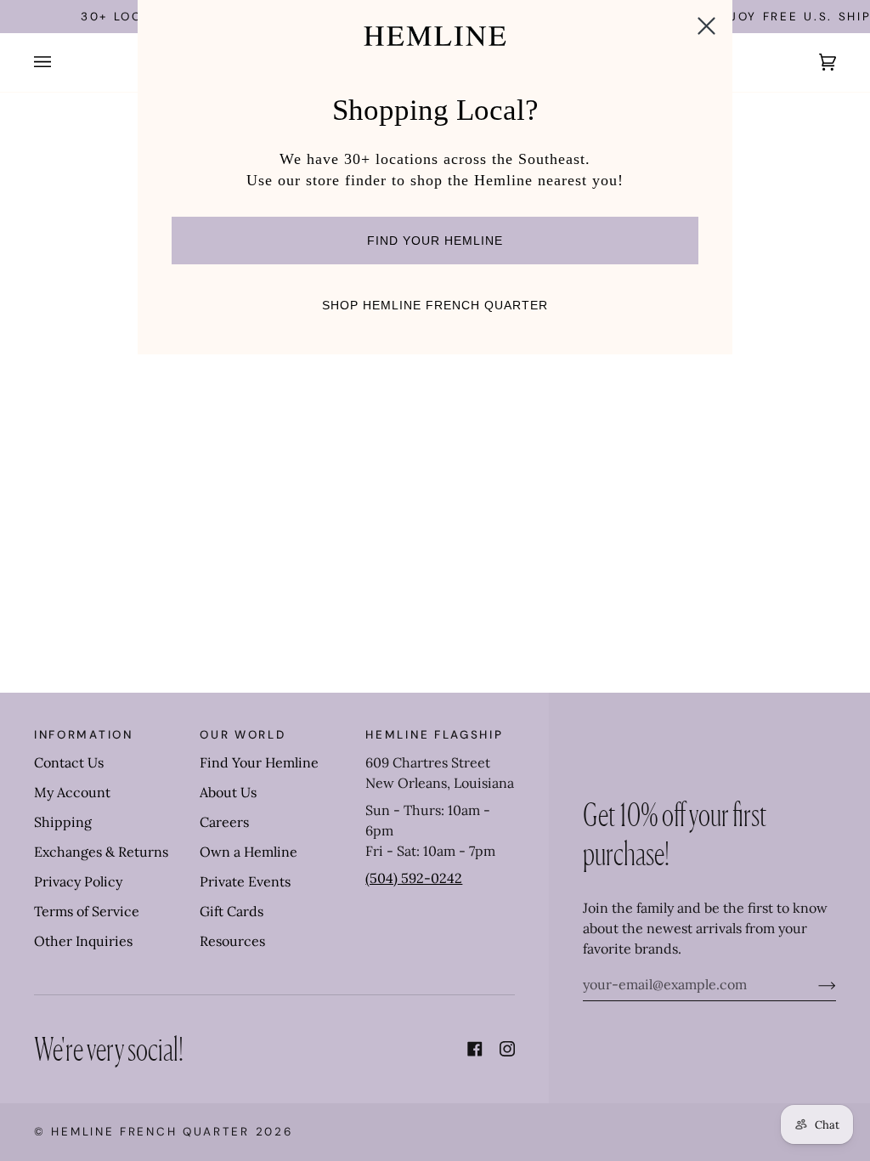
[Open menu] (59, 62)
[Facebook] (475, 1048)
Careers (224, 821)
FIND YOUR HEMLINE (435, 240)
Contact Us (69, 762)
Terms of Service (86, 911)
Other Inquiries (83, 940)
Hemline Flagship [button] (434, 735)
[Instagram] (507, 1048)
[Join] (813, 984)
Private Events (245, 881)
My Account (72, 792)
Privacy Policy (78, 881)
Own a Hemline (248, 851)
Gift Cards (231, 911)
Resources (232, 940)
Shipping (63, 821)
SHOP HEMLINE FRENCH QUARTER (435, 305)
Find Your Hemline (259, 762)
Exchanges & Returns (101, 851)
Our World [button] (242, 735)
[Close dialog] (706, 26)
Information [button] (83, 735)
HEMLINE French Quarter (150, 1131)
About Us (228, 792)
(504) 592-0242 (413, 877)
